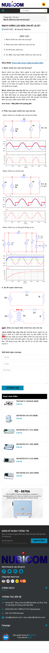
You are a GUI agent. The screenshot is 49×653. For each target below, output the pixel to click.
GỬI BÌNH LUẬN (13, 388)
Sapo (30, 637)
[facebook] (4, 571)
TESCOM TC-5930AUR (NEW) (27, 401)
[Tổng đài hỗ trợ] (22, 503)
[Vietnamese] (3, 333)
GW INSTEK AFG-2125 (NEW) (27, 459)
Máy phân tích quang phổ (22, 103)
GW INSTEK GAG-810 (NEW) (27, 416)
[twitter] (9, 571)
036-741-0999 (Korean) (14, 613)
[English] (3, 328)
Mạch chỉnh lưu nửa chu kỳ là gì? (21, 25)
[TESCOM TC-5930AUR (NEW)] (9, 403)
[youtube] (21, 571)
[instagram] (15, 571)
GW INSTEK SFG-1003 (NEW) (27, 444)
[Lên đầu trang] (45, 455)
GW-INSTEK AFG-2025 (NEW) (27, 473)
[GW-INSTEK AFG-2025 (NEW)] (9, 476)
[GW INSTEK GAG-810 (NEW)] (9, 418)
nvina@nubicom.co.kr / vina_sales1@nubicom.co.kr (25, 617)
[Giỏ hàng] (43, 4)
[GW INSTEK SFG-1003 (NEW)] (9, 447)
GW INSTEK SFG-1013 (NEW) (27, 430)
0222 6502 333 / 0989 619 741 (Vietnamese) (22, 609)
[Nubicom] (13, 4)
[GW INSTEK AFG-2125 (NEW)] (9, 460)
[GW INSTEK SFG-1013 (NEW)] (9, 431)
